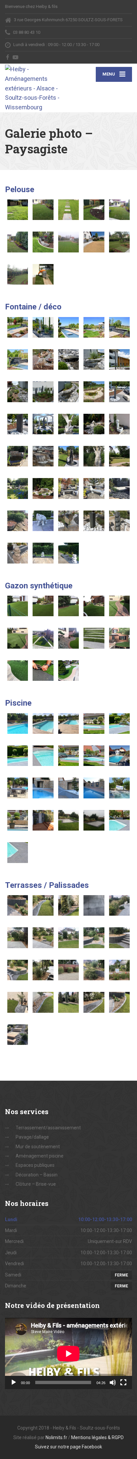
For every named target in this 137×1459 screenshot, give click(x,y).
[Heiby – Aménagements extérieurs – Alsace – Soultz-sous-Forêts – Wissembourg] (36, 88)
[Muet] (112, 1382)
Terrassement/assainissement (48, 1127)
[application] (68, 1353)
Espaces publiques (35, 1165)
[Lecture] (13, 1382)
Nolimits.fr (56, 1437)
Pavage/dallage (32, 1137)
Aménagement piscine (40, 1156)
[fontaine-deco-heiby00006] (17, 359)
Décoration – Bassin (37, 1174)
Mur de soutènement (38, 1146)
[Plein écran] (123, 1382)
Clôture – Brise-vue (36, 1184)
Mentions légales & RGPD (97, 1437)
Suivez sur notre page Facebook (68, 1446)
